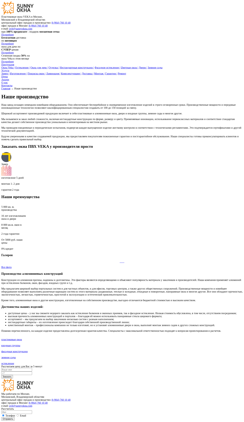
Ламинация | (53, 73)
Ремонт (122, 73)
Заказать (7, 376)
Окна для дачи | (39, 67)
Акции (5, 79)
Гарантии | (111, 73)
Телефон (10, 415)
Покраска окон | (36, 73)
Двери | (143, 67)
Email (22, 415)
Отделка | (53, 67)
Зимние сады (155, 67)
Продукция (7, 64)
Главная (5, 88)
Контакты (6, 85)
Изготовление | (18, 73)
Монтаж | (99, 73)
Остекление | (22, 67)
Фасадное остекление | (107, 67)
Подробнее (7, 34)
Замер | (5, 73)
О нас (4, 82)
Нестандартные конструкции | (77, 67)
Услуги (5, 70)
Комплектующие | (71, 73)
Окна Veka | (7, 67)
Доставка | (87, 73)
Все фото (6, 267)
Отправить (8, 419)
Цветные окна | (129, 67)
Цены (4, 76)
